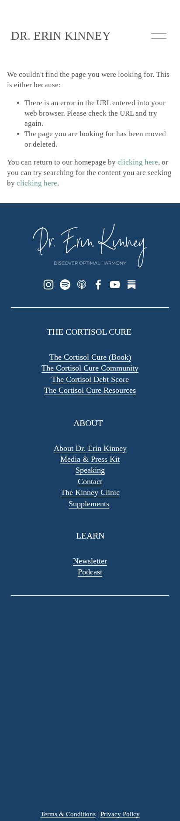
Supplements (89, 503)
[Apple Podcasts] (81, 284)
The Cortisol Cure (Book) (90, 357)
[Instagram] (48, 284)
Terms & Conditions (68, 814)
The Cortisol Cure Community (90, 368)
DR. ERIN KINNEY (61, 35)
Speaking (90, 470)
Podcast (90, 571)
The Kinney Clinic (90, 492)
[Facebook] (98, 284)
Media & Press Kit (90, 459)
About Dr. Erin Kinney (90, 448)
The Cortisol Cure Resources (90, 390)
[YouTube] (115, 284)
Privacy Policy (120, 814)
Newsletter (90, 560)
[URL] (131, 284)
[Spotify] (65, 284)
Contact (90, 481)
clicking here (138, 162)
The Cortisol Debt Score (90, 379)
